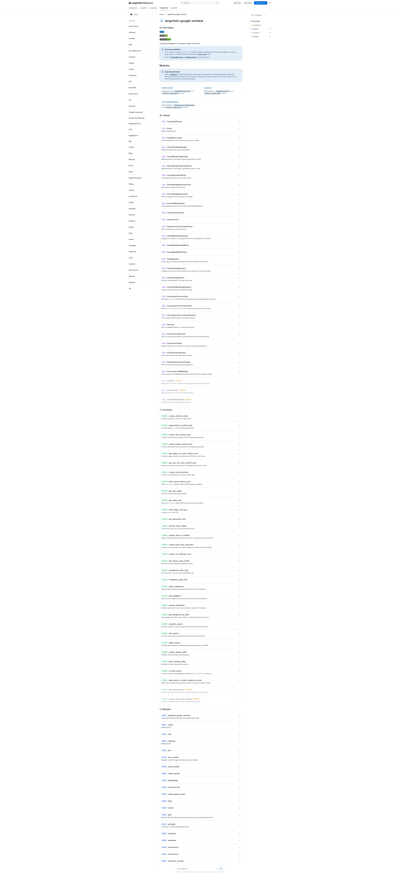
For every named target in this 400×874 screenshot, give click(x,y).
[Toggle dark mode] (269, 2)
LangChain (143, 8)
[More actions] (265, 15)
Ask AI (239, 3)
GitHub (249, 3)
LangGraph (153, 8)
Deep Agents (133, 8)
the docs (174, 74)
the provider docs (177, 57)
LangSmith (174, 8)
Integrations (164, 8)
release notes (191, 57)
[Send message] (221, 868)
